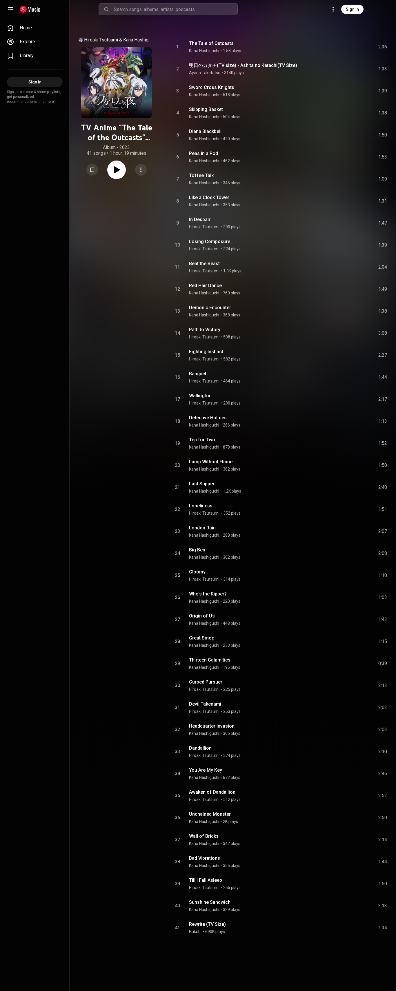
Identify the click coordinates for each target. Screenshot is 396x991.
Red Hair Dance (205, 285)
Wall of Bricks (204, 836)
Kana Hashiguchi (138, 40)
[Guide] (10, 9)
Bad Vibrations (204, 858)
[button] (92, 170)
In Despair (199, 219)
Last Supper (202, 484)
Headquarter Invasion (212, 726)
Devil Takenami (205, 704)
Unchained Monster (210, 814)
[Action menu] (141, 170)
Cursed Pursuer (205, 682)
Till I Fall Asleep (205, 880)
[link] (34, 28)
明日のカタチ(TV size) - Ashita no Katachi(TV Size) (243, 65)
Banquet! (198, 373)
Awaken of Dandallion (212, 792)
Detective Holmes (208, 417)
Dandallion (200, 748)
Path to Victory (204, 329)
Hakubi (195, 931)
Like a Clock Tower (209, 197)
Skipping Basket (206, 109)
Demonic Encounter (210, 307)
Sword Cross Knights (211, 87)
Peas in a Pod (203, 153)
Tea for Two (202, 439)
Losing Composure (209, 241)
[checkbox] (382, 46)
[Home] (30, 9)
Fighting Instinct (206, 351)
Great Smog (202, 638)
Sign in (352, 9)
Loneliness (200, 506)
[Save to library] (92, 169)
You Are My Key (205, 770)
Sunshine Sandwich (209, 902)
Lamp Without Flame (210, 461)
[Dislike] (350, 47)
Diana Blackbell (205, 131)
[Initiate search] (106, 9)
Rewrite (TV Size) (207, 924)
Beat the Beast (204, 263)
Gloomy (197, 572)
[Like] (339, 47)
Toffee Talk (201, 175)
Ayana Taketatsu (204, 72)
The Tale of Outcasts (211, 43)
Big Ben (197, 550)
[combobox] (175, 9)
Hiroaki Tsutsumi (101, 40)
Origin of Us (202, 616)
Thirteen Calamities (209, 660)
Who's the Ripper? (208, 594)
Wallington (200, 395)
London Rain (202, 528)
